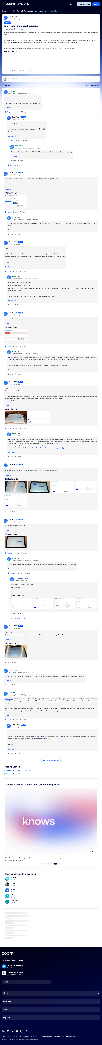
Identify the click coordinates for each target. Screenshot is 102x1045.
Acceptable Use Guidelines (30, 1036)
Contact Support (84, 4)
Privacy (10, 1036)
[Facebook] (26, 1031)
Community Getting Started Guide (18, 771)
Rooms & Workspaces (25, 11)
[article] (51, 102)
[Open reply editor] (51, 79)
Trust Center (17, 1036)
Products (11, 11)
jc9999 (13, 889)
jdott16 (13, 883)
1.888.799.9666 (17, 961)
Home (4, 11)
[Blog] (3, 1031)
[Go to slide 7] (58, 864)
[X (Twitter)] (12, 1031)
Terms (3, 1036)
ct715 (12, 895)
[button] (3, 4)
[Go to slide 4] (48, 864)
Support (6, 1018)
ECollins (13, 878)
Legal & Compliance (46, 1036)
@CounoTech (9, 676)
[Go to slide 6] (54, 864)
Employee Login (70, 1036)
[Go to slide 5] (51, 864)
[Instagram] (21, 1031)
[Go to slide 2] (43, 864)
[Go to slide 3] (46, 864)
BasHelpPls (14, 901)
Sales (5, 1009)
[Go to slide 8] (62, 864)
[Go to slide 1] (40, 864)
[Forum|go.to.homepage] (17, 4)
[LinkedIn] (8, 1031)
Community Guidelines (14, 774)
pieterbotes (12, 91)
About (5, 993)
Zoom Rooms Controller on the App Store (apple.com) (53, 448)
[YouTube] (17, 1031)
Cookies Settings (59, 1036)
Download (7, 1001)
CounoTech (12, 17)
